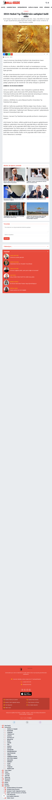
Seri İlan (7, 775)
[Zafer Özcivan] (6, 262)
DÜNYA (9, 746)
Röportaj (7, 777)
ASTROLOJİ (10, 737)
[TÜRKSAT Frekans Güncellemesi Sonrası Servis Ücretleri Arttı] (37, 174)
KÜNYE (28, 712)
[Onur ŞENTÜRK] (6, 256)
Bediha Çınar (14, 288)
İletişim (7, 784)
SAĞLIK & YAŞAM (33, 7)
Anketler (7, 780)
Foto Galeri (8, 770)
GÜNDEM (46, 7)
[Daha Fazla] (11, 54)
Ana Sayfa (7, 725)
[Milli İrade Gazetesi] (11, 2)
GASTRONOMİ (11, 753)
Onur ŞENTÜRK (14, 255)
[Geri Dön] (4, 796)
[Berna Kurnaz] (6, 282)
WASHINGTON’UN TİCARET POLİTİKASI (21, 264)
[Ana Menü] (48, 2)
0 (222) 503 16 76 (27, 681)
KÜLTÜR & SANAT (12, 758)
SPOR (41, 7)
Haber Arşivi (8, 707)
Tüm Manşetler (8, 705)
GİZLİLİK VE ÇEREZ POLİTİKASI (13, 712)
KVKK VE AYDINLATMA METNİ (38, 712)
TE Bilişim (29, 718)
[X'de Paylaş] (6, 54)
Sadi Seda (13, 275)
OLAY (8, 763)
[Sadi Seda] (6, 276)
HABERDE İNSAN (11, 7)
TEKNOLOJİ (10, 734)
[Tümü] (47, 246)
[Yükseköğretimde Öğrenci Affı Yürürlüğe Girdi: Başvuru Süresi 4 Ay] (14, 208)
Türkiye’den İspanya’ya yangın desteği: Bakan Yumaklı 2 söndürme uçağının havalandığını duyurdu (36, 217)
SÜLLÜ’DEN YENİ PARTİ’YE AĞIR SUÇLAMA (22, 277)
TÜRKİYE (26, 11)
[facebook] (14, 722)
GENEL (9, 754)
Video (6, 772)
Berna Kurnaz (14, 281)
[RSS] (30, 690)
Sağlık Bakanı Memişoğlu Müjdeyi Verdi (36, 198)
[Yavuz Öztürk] (6, 269)
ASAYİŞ (3, 7)
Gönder (7, 238)
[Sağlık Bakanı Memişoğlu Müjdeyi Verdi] (37, 191)
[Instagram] (27, 690)
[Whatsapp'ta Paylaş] (9, 54)
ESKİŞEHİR (10, 749)
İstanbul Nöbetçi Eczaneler (11, 699)
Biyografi (7, 779)
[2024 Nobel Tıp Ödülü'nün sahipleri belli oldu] (26, 39)
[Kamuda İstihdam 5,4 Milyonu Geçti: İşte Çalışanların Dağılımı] (14, 191)
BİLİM (8, 741)
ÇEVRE (9, 742)
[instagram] (40, 722)
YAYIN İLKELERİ (22, 714)
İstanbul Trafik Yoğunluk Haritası (12, 702)
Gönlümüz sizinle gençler (17, 257)
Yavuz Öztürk (14, 268)
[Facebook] (22, 690)
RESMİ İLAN (30, 714)
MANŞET (9, 761)
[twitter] (27, 722)
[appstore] (26, 694)
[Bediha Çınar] (6, 289)
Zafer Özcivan (14, 262)
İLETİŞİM (23, 712)
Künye (6, 782)
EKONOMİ (10, 730)
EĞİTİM (9, 748)
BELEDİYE (10, 739)
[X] (25, 690)
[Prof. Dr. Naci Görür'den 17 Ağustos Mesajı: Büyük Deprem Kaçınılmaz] (14, 174)
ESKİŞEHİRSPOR (22, 7)
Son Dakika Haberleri (33, 705)
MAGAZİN (10, 760)
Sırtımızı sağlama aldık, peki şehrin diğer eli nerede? (24, 270)
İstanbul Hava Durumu (33, 699)
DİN (8, 744)
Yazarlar (7, 773)
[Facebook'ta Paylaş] (4, 54)
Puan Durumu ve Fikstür (33, 702)
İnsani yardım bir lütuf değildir (18, 290)
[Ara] (46, 2)
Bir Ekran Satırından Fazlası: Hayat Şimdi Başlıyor (23, 283)
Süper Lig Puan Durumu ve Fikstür (16, 792)
